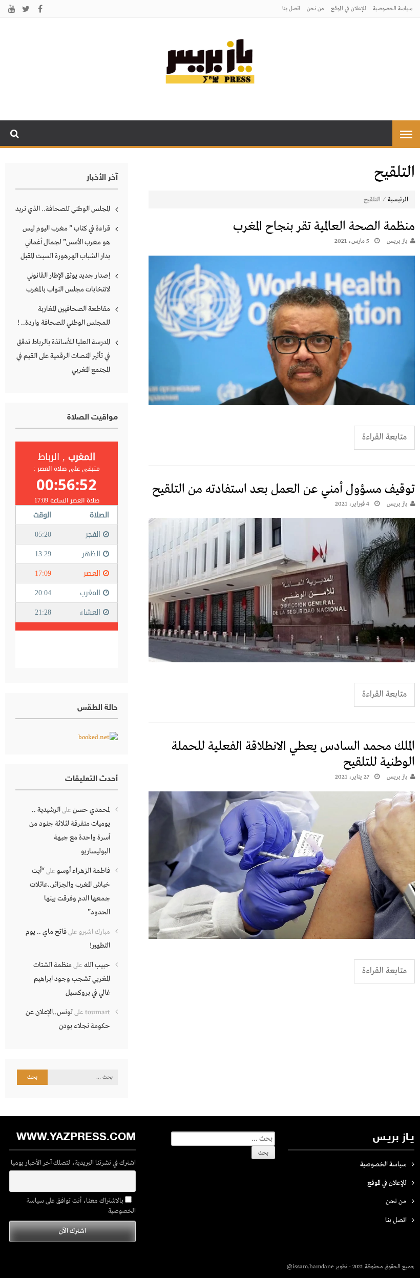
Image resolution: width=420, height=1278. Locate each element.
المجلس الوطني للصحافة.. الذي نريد (62, 209)
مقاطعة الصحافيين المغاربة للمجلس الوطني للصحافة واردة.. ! (63, 315)
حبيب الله (97, 965)
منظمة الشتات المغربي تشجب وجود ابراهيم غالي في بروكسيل (71, 978)
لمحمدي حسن (91, 809)
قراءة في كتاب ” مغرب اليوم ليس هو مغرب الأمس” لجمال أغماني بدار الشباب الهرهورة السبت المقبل (65, 242)
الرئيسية (398, 200)
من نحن (315, 8)
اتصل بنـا (291, 8)
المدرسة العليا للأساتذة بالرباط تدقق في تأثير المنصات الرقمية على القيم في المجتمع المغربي (63, 356)
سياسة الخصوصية (392, 8)
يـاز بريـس (397, 241)
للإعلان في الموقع (348, 8)
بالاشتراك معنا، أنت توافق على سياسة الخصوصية (81, 1206)
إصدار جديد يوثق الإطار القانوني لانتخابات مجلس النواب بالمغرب (68, 282)
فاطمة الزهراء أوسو (83, 870)
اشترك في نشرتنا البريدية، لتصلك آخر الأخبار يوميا (73, 1163)
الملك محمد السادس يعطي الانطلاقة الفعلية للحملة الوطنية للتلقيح (293, 754)
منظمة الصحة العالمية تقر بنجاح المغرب (324, 227)
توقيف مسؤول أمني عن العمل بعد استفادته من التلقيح (283, 489)
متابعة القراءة (384, 437)
